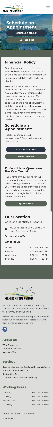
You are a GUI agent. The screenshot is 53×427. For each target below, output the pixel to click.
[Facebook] (4, 329)
